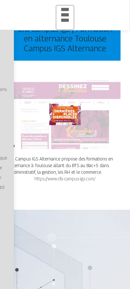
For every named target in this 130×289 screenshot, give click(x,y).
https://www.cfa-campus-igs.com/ (65, 178)
